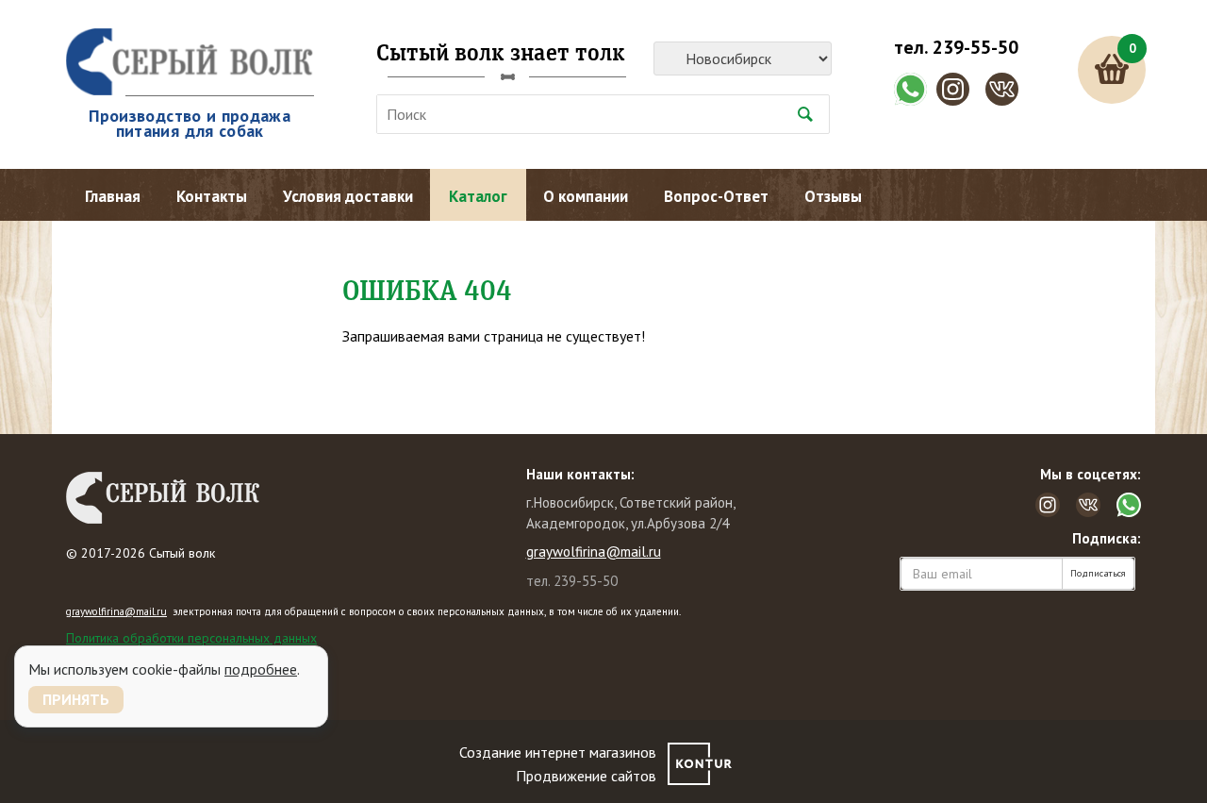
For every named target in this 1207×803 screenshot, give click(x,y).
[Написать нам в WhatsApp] (910, 89)
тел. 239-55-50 (956, 47)
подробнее (260, 669)
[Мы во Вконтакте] (1001, 89)
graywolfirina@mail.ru (593, 551)
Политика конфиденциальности (156, 654)
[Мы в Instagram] (952, 89)
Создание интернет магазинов (557, 752)
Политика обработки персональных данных (191, 637)
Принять (75, 699)
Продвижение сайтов (586, 775)
